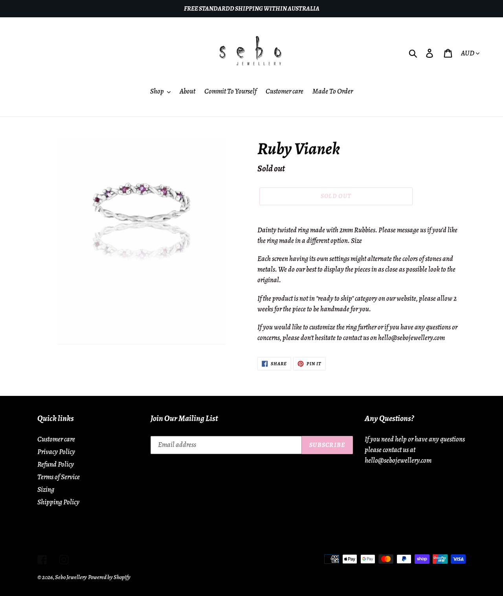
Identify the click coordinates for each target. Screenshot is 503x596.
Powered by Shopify (109, 577)
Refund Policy (55, 464)
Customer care (56, 439)
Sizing (45, 489)
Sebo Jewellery (71, 577)
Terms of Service (58, 477)
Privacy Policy (56, 451)
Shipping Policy (58, 502)
